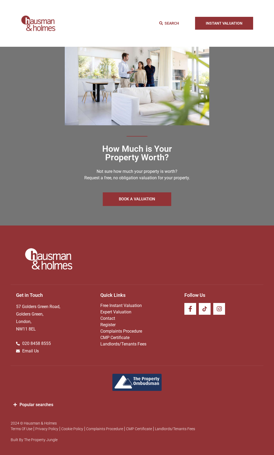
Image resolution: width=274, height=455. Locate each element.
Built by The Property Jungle (34, 440)
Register (108, 324)
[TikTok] (205, 309)
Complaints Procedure (121, 331)
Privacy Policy (46, 429)
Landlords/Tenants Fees (123, 344)
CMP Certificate (115, 337)
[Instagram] (219, 309)
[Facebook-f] (190, 309)
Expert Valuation (115, 311)
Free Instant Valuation (121, 305)
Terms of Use (21, 429)
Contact (107, 318)
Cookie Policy (72, 429)
